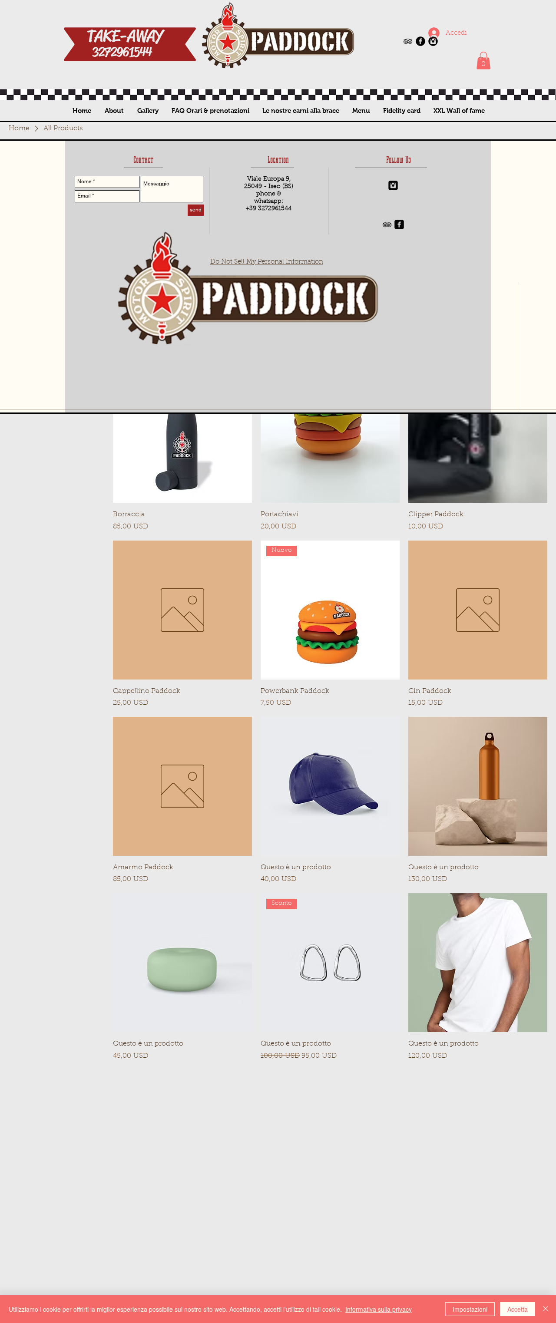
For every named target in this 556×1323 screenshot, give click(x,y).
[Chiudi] (545, 1309)
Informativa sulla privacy (378, 1309)
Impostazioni (470, 1309)
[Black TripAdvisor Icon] (408, 41)
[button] (483, 60)
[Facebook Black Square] (399, 224)
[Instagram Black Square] (393, 185)
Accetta (517, 1309)
